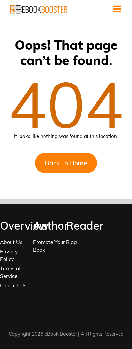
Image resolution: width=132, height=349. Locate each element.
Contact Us (13, 285)
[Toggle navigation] (117, 9)
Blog (71, 242)
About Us (11, 242)
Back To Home (66, 163)
